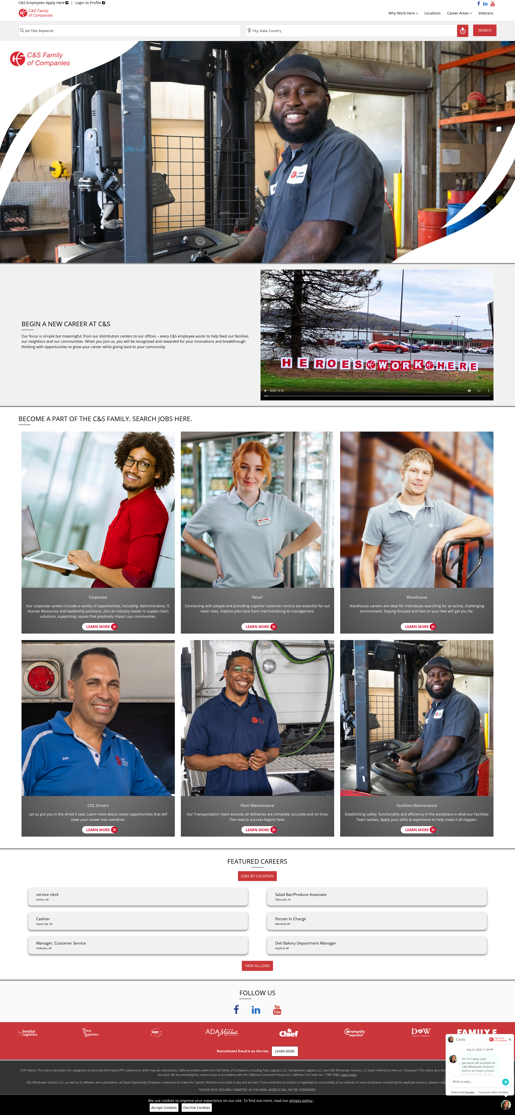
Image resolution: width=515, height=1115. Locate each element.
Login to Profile (88, 2)
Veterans (485, 13)
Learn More (100, 627)
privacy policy (301, 1100)
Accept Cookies (164, 1107)
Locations (432, 13)
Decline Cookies (196, 1107)
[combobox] (130, 31)
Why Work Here (402, 13)
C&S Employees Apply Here (42, 2)
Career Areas (458, 13)
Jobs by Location (257, 876)
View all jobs (257, 965)
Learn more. (349, 1075)
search (484, 30)
